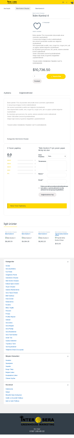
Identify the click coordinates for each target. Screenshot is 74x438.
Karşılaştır (47, 22)
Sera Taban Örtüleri (12, 293)
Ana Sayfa (7, 8)
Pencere (8, 311)
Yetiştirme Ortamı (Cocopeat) (15, 349)
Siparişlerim (9, 363)
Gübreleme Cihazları (12, 278)
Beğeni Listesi (10, 372)
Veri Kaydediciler (11, 346)
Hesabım (8, 360)
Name (40, 174)
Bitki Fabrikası (10, 296)
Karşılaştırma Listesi (11, 375)
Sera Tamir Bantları (11, 335)
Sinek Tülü (9, 338)
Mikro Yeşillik (10, 308)
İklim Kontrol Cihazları (22, 8)
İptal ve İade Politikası (12, 401)
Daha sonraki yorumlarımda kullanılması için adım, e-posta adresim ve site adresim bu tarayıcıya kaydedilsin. (54, 188)
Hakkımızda (9, 389)
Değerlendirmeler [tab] (26, 93)
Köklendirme (9, 302)
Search (63, 2)
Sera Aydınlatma (11, 269)
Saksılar (8, 320)
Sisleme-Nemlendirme (12, 290)
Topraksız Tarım (11, 344)
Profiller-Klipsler (10, 317)
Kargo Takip (9, 369)
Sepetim (8, 366)
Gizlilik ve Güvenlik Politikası (14, 398)
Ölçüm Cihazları (10, 287)
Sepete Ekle (57, 76)
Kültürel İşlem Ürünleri (12, 284)
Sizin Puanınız (41, 155)
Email (40, 180)
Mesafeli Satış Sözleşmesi (14, 395)
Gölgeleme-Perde (11, 275)
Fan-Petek (9, 272)
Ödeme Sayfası (10, 378)
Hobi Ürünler (9, 299)
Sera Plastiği (9, 329)
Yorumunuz (42, 161)
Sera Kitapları (10, 326)
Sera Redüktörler (11, 332)
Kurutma (8, 305)
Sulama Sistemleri (11, 341)
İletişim (8, 392)
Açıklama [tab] (7, 93)
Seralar (8, 266)
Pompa (8, 314)
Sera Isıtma (9, 323)
